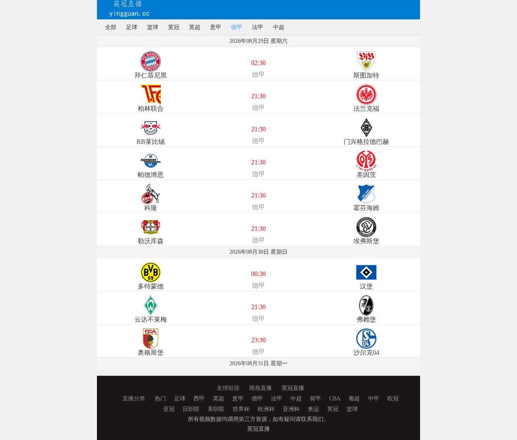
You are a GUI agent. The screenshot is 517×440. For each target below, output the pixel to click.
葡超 (354, 399)
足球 (131, 27)
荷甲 (315, 399)
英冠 (173, 27)
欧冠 (393, 399)
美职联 (216, 409)
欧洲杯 (266, 409)
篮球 (152, 27)
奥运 (313, 409)
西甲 (199, 399)
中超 (278, 27)
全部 (110, 27)
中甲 (373, 399)
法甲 (257, 27)
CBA (334, 399)
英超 (194, 27)
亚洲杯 (291, 409)
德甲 (236, 27)
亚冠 (168, 409)
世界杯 (241, 409)
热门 (160, 399)
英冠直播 (293, 388)
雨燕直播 (260, 388)
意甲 (215, 27)
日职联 (191, 409)
